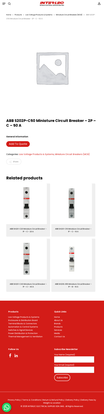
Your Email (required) (64, 365)
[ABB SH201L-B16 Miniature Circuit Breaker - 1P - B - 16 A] (73, 259)
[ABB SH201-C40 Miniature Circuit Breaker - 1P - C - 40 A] (28, 259)
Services (58, 330)
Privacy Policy (14, 400)
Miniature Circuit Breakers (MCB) (69, 15)
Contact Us (59, 336)
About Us (58, 320)
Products (18, 15)
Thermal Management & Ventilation (25, 336)
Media (57, 333)
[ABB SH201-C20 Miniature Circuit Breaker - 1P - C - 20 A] (28, 203)
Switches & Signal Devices (20, 330)
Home (8, 15)
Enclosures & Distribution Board (23, 320)
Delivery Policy (72, 400)
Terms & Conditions (31, 400)
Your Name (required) (64, 355)
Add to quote (18, 144)
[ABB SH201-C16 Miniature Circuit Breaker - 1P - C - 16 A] (73, 203)
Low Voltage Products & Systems (38, 15)
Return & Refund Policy (53, 400)
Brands (57, 323)
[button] (3, 3)
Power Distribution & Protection (23, 333)
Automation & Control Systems (23, 327)
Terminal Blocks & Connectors (22, 323)
